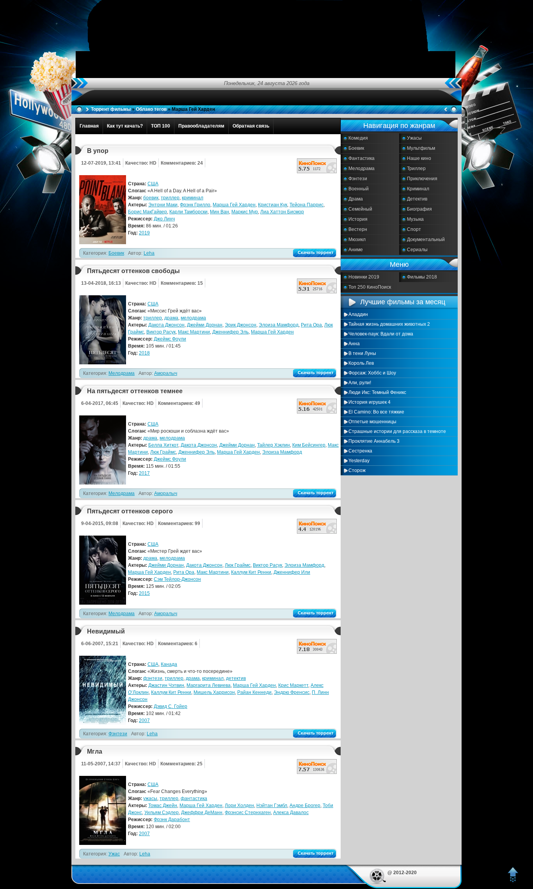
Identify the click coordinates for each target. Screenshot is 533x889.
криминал (192, 198)
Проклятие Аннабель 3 (374, 441)
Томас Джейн (162, 805)
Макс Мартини (194, 332)
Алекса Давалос (291, 812)
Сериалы (417, 249)
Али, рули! (359, 382)
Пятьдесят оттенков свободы (133, 271)
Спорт (414, 229)
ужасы (150, 798)
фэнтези (152, 678)
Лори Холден (239, 805)
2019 (144, 233)
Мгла (94, 751)
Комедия (358, 138)
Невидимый (106, 631)
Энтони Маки (163, 205)
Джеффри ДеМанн (201, 812)
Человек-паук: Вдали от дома (380, 334)
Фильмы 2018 (422, 277)
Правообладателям (201, 126)
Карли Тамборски (188, 212)
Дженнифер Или (292, 572)
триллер (170, 198)
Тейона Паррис (306, 205)
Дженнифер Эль (230, 332)
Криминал (418, 189)
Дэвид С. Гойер (170, 706)
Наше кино (419, 158)
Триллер (416, 168)
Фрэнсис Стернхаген (248, 812)
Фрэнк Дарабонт (172, 819)
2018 (144, 353)
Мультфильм (421, 148)
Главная (89, 126)
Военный (358, 189)
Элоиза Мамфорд (278, 325)
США (152, 183)
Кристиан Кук (272, 205)
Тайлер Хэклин (273, 445)
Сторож (357, 470)
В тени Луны (362, 353)
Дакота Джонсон (166, 325)
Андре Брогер (305, 805)
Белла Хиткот (163, 445)
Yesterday (359, 460)
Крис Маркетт (293, 685)
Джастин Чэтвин (166, 685)
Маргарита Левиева (209, 685)
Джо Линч (164, 219)
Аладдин (358, 314)
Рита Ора (311, 325)
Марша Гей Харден (234, 205)
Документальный (426, 239)
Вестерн (357, 229)
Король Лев (361, 363)
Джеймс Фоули (170, 339)
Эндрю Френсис (291, 692)
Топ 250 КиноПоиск (369, 287)
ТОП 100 (160, 126)
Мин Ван (219, 212)
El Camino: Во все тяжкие (376, 412)
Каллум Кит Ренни (251, 572)
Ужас (114, 854)
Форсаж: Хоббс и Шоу (372, 373)
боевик (150, 198)
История (358, 219)
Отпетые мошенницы (372, 421)
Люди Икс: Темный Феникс (377, 392)
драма (171, 318)
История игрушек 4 (369, 402)
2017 (144, 473)
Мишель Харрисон (214, 692)
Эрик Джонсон (240, 325)
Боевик (356, 148)
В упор (97, 150)
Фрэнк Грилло (195, 205)
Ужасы (414, 138)
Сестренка (360, 451)
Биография (419, 209)
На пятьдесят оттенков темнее (135, 391)
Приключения (422, 178)
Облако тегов (151, 109)
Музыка (415, 219)
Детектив (417, 199)
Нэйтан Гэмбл (271, 805)
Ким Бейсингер (308, 445)
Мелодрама (361, 168)
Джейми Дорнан (204, 325)
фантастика (194, 798)
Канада (169, 664)
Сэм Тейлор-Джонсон (177, 579)
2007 (144, 720)
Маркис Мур (244, 212)
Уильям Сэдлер (161, 812)
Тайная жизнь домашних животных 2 (389, 324)
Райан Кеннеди (254, 692)
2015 (144, 593)
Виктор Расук (161, 332)
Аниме (355, 249)
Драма (355, 199)
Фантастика (361, 158)
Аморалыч (165, 373)
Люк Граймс (163, 452)
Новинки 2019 (363, 277)
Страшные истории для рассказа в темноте (397, 431)
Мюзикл (357, 239)
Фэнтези (357, 178)
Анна (354, 343)
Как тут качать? (125, 126)
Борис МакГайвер (147, 212)
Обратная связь (251, 126)
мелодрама (193, 318)
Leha (149, 253)
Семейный (360, 209)
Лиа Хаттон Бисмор (282, 212)
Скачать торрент (315, 252)
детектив (236, 678)
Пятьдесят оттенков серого (130, 511)
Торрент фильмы (111, 109)
